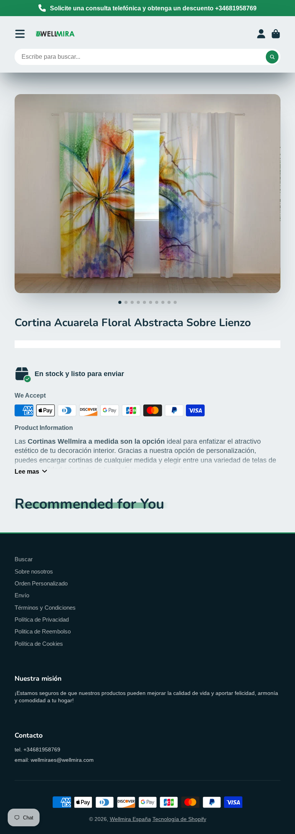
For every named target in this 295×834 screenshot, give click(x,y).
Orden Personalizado (41, 583)
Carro (275, 33)
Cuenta (261, 33)
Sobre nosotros (34, 571)
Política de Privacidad (42, 619)
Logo (55, 33)
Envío (22, 595)
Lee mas (27, 471)
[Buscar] (272, 56)
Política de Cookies (39, 643)
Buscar (24, 559)
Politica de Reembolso (43, 631)
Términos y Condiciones (45, 607)
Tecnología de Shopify (179, 819)
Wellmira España (130, 819)
